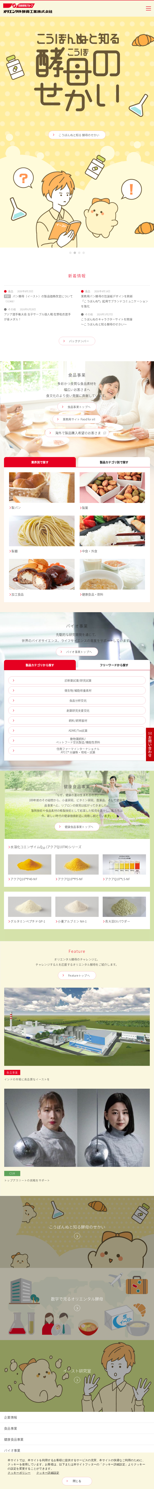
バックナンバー (79, 341)
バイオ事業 (12, 1450)
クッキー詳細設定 (47, 1472)
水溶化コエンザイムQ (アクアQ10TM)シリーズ (45, 846)
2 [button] (75, 253)
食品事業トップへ (79, 407)
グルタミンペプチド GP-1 (27, 921)
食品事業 (10, 1428)
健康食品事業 (14, 1439)
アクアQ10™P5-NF (70, 879)
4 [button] (83, 253)
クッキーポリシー (19, 1472)
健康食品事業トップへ (79, 827)
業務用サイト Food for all (79, 158)
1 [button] (70, 253)
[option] (77, 132)
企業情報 (10, 1417)
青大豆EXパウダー (117, 921)
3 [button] (79, 253)
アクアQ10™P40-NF (23, 879)
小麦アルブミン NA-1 (72, 921)
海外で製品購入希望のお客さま (78, 432)
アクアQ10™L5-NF (117, 879)
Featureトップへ (79, 975)
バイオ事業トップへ (79, 652)
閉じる (77, 1481)
